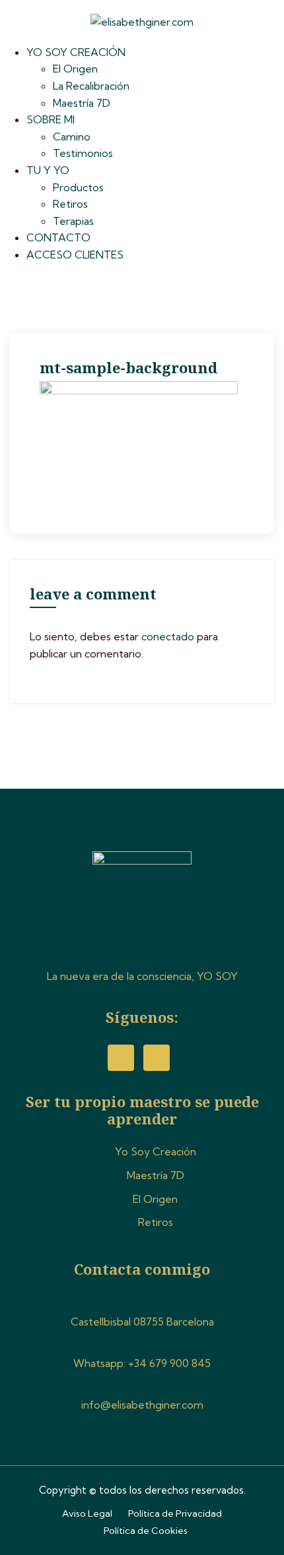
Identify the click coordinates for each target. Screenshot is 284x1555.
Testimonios (83, 153)
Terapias (73, 221)
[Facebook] (121, 1058)
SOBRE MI (50, 119)
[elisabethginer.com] (142, 21)
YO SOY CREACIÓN (75, 52)
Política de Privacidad (175, 1513)
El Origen (75, 68)
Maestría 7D (81, 102)
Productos (78, 187)
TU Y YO (47, 170)
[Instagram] (156, 1058)
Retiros (70, 203)
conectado (167, 636)
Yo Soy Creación (155, 1151)
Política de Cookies (146, 1531)
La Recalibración (91, 85)
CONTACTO (58, 237)
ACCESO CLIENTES (75, 254)
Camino (71, 136)
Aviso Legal (87, 1513)
